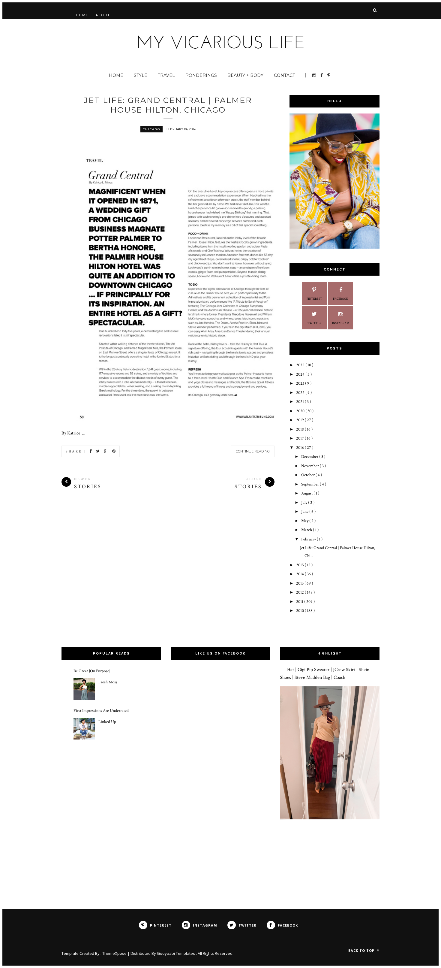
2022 (300, 392)
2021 (300, 401)
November (310, 466)
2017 (300, 438)
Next (257, 404)
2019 (300, 420)
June (305, 511)
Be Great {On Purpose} (92, 671)
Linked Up (107, 721)
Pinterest (314, 299)
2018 (300, 429)
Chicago (151, 129)
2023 (300, 383)
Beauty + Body (245, 75)
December (310, 456)
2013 (300, 583)
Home (82, 15)
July (304, 502)
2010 (300, 610)
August (307, 493)
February (309, 539)
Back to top (362, 950)
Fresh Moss (107, 682)
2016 (300, 447)
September (310, 484)
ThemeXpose (114, 953)
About (103, 15)
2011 (300, 601)
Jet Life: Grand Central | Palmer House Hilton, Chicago (168, 105)
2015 (300, 565)
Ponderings (201, 75)
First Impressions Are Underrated (101, 710)
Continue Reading (253, 451)
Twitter (314, 323)
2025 (300, 365)
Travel (166, 75)
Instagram (340, 323)
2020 (300, 411)
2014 (300, 574)
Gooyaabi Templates (176, 953)
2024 (300, 374)
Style (140, 75)
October (308, 475)
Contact (284, 75)
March (307, 530)
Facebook (340, 299)
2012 (300, 592)
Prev (242, 404)
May (305, 521)
